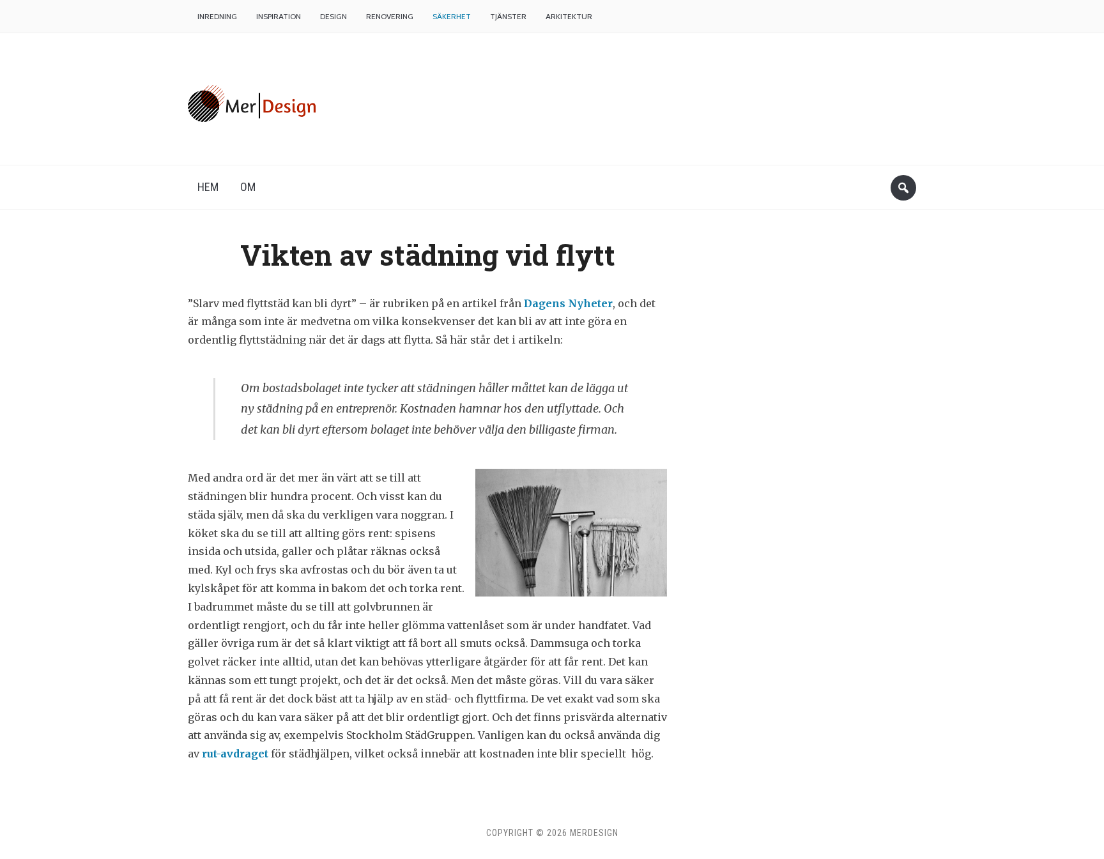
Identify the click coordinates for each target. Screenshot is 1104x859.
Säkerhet (452, 16)
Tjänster (508, 16)
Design (333, 16)
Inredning (217, 16)
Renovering (389, 16)
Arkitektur (569, 16)
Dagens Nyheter (568, 303)
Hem (207, 187)
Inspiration (278, 16)
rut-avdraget (235, 753)
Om (248, 187)
